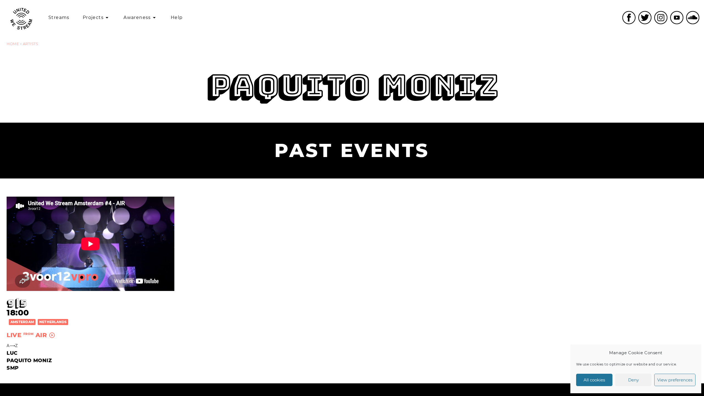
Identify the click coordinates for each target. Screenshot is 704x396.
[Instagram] (660, 17)
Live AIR (31, 335)
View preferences (674, 380)
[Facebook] (629, 17)
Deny (633, 380)
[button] (22, 322)
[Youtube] (676, 17)
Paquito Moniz (29, 361)
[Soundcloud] (692, 17)
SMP (13, 368)
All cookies (594, 380)
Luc (12, 353)
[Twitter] (644, 17)
